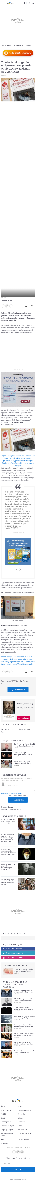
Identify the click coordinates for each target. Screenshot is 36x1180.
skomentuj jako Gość (17, 793)
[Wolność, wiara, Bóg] (9, 710)
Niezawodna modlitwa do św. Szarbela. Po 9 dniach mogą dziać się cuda (8, 851)
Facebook (14, 1152)
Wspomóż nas (20, 690)
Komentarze (18, 45)
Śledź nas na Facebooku (15, 949)
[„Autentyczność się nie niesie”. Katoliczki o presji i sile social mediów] (26, 884)
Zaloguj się (4, 793)
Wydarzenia (6, 45)
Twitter (18, 1152)
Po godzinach (6, 1110)
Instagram (22, 1152)
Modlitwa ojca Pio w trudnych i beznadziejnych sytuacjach (8, 866)
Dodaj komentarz (18, 800)
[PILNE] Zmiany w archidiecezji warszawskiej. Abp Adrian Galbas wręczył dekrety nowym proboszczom (24, 1036)
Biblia (20, 1126)
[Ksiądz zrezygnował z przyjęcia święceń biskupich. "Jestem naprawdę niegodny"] (6, 1010)
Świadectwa (22, 1130)
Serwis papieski (6, 1122)
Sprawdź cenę (23, 718)
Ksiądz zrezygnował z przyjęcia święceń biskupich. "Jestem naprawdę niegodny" (24, 1009)
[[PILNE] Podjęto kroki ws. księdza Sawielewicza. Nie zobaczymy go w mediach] (6, 1045)
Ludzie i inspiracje (24, 1133)
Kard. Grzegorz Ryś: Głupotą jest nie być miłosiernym (22, 763)
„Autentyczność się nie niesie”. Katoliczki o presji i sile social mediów (8, 881)
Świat (3, 1106)
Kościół (3, 75)
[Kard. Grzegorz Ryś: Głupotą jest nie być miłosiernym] (6, 764)
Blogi (3, 1118)
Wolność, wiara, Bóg (25, 704)
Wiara (28, 45)
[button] (24, 3)
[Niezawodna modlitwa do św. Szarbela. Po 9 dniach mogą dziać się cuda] (26, 854)
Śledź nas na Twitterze (14, 953)
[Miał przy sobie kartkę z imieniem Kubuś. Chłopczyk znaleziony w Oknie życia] (8, 971)
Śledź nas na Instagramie (15, 958)
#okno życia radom (8, 729)
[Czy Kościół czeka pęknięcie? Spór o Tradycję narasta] (6, 1054)
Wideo (20, 1118)
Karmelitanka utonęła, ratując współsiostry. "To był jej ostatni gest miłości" (24, 1018)
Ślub (2, 1139)
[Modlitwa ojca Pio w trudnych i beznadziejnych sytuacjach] (26, 869)
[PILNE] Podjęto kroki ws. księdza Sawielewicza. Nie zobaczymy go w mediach (23, 1044)
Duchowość (22, 1122)
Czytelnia (21, 1114)
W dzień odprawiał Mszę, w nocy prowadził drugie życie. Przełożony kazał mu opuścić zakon (7, 838)
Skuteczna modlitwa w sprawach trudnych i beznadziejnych (8, 821)
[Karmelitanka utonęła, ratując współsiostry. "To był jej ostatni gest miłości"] (6, 1019)
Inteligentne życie (24, 1110)
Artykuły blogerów (7, 1130)
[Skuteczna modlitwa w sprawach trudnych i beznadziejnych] (26, 824)
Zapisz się (18, 1169)
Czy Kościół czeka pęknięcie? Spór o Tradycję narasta (24, 1052)
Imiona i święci (23, 1139)
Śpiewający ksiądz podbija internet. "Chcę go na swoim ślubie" (23, 1026)
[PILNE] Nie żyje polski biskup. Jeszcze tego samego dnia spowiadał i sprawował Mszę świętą (24, 1001)
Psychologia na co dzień (7, 1134)
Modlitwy (4, 1143)
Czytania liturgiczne (8, 1126)
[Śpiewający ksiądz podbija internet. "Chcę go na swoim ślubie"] (6, 1028)
